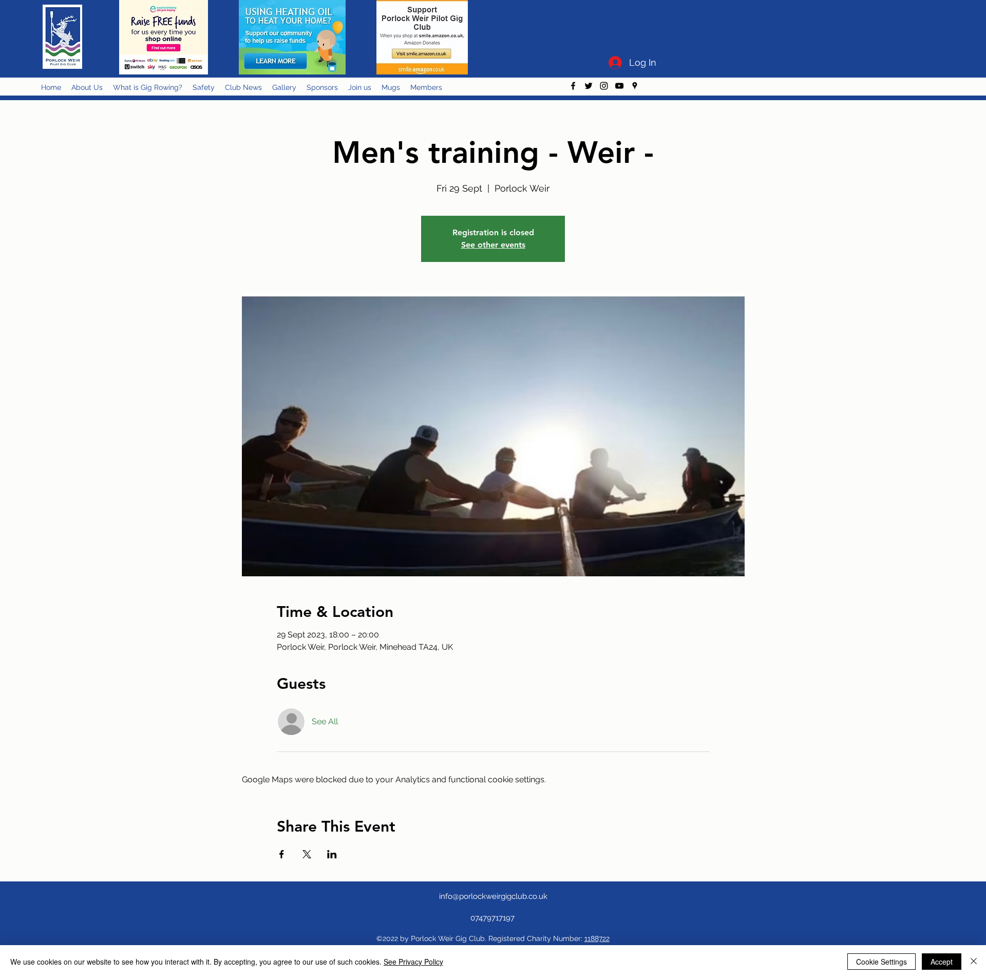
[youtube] (619, 86)
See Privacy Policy (413, 961)
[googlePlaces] (635, 86)
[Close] (974, 961)
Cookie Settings (881, 961)
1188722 (597, 938)
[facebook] (573, 86)
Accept (942, 961)
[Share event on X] (307, 854)
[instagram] (604, 86)
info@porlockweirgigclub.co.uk (493, 896)
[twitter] (588, 86)
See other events (493, 245)
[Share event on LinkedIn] (332, 854)
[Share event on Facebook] (282, 854)
